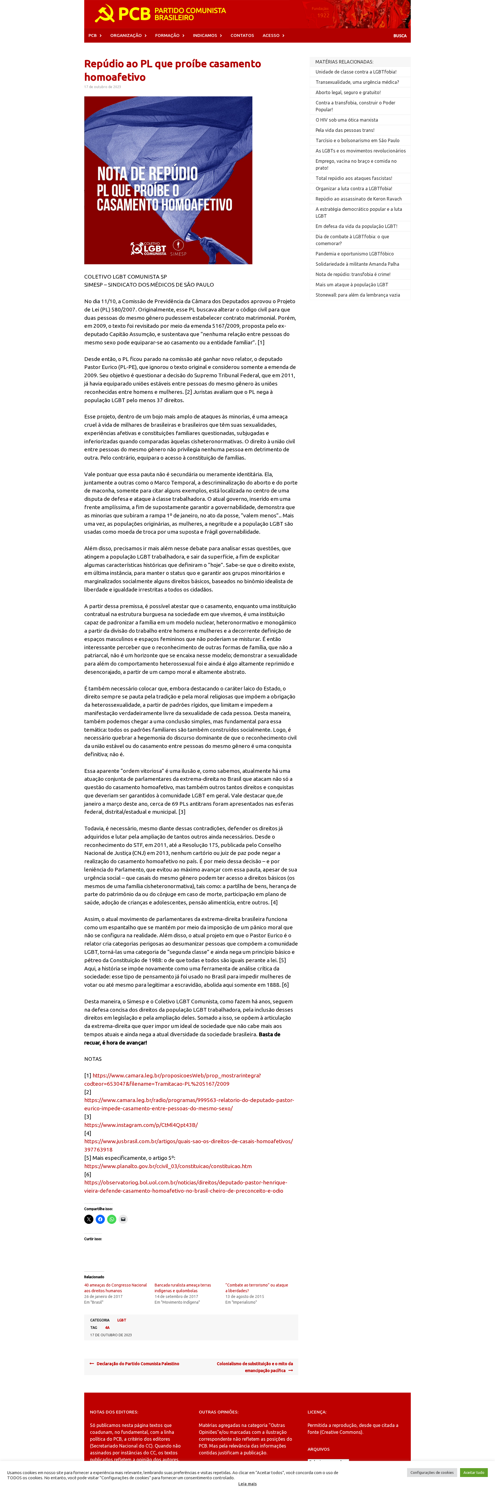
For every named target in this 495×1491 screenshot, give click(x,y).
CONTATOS (242, 35)
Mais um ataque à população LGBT (352, 284)
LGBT (121, 1320)
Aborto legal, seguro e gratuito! (348, 92)
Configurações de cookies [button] (432, 1472)
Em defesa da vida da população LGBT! (356, 226)
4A (107, 1327)
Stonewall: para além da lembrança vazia (358, 294)
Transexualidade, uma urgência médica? (357, 82)
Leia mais (247, 1483)
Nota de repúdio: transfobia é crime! (353, 274)
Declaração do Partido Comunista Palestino (138, 1363)
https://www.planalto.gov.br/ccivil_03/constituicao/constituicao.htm (168, 1166)
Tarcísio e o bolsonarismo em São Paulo (358, 140)
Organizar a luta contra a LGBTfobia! (354, 188)
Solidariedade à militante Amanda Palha (357, 264)
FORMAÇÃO (167, 35)
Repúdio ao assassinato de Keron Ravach (359, 198)
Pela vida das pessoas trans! (345, 130)
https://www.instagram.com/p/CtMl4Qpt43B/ (141, 1125)
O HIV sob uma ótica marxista (347, 119)
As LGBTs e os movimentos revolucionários (361, 150)
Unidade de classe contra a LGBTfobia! (356, 71)
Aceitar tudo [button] (473, 1472)
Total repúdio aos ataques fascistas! (354, 178)
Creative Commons (341, 1432)
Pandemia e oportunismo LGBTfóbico (355, 253)
